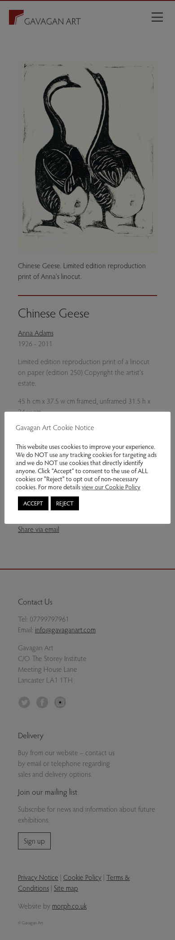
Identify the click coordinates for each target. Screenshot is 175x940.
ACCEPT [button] (33, 503)
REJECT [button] (65, 503)
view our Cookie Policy (111, 486)
